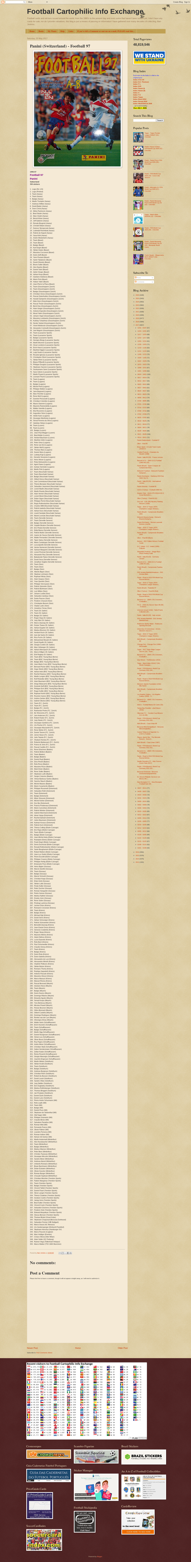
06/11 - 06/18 (142, 424)
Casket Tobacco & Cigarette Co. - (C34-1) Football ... (148, 733)
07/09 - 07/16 (142, 411)
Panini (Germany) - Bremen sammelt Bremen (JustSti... (149, 523)
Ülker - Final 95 (142, 443)
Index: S (136, 93)
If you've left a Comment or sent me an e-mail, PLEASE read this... (106, 31)
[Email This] (60, 1253)
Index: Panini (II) (139, 90)
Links (71, 31)
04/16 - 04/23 (142, 798)
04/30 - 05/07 (142, 791)
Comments (140, 282)
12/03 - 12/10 (142, 341)
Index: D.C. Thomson (141, 82)
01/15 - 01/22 (142, 841)
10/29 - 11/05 (142, 358)
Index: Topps (138, 97)
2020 (137, 315)
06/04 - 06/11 (142, 427)
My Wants (52, 31)
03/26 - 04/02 (142, 808)
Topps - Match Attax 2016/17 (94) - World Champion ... (149, 664)
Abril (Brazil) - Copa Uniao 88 (147, 723)
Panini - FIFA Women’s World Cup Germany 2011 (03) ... (148, 719)
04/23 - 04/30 (142, 795)
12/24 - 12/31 (142, 331)
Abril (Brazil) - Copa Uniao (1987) (148, 742)
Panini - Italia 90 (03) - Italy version (149, 615)
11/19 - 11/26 (142, 348)
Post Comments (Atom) (44, 1353)
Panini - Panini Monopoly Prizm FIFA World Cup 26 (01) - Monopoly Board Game (153, 244)
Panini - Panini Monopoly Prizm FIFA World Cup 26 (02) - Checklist (153, 203)
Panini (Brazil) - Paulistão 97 (146, 588)
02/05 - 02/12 (142, 831)
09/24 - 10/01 (142, 374)
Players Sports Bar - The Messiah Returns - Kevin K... (148, 738)
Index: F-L (137, 84)
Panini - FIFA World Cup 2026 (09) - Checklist (153, 229)
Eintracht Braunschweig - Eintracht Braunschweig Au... (149, 518)
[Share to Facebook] (68, 1253)
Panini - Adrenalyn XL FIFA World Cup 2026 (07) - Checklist (153, 189)
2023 (137, 305)
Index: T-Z (137, 95)
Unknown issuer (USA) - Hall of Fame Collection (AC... (150, 611)
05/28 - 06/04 (142, 431)
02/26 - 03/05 (142, 821)
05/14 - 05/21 (142, 437)
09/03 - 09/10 (142, 384)
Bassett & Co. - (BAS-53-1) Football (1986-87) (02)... (149, 563)
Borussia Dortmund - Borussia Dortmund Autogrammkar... (147, 772)
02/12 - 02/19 (142, 828)
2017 (137, 325)
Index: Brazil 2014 (139, 99)
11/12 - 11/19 (142, 351)
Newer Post (32, 1348)
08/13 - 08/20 (142, 394)
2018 (137, 322)
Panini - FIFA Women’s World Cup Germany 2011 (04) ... (148, 669)
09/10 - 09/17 (142, 381)
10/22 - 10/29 (142, 361)
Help (62, 31)
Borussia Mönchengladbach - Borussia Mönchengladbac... (150, 728)
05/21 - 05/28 (142, 434)
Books (41, 31)
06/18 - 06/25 (142, 421)
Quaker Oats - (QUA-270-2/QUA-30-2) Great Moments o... (150, 494)
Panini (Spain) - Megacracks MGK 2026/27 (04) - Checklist (154, 257)
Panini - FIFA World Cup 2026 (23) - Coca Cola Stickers (153, 175)
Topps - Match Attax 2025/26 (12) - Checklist (153, 215)
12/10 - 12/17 (142, 338)
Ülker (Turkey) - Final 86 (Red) (147, 591)
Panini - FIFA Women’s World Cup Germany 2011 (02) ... (148, 767)
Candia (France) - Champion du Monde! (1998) (148, 453)
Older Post (123, 1348)
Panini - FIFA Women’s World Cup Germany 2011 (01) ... (148, 746)
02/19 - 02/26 (142, 824)
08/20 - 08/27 (142, 391)
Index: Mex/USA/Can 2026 (142, 103)
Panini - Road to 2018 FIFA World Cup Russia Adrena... (150, 578)
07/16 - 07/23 (142, 407)
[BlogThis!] (62, 1253)
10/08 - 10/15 (142, 367)
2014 (137, 859)
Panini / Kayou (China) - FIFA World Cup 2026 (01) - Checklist (154, 148)
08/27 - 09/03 (142, 388)
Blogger (99, 1556)
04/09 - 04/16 (142, 801)
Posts (138, 278)
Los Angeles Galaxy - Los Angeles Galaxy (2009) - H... (148, 695)
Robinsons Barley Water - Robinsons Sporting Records (149, 624)
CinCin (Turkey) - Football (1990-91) (149, 490)
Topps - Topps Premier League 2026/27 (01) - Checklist (152, 135)
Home (32, 31)
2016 (137, 852)
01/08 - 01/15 (142, 844)
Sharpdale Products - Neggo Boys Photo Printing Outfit (148, 552)
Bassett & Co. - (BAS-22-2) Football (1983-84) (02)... (149, 461)
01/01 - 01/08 (142, 848)
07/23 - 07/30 (142, 404)
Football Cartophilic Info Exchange (85, 11)
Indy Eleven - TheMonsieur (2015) (148, 660)
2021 (137, 312)
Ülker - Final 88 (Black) (145, 538)
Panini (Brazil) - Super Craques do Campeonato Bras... (148, 466)
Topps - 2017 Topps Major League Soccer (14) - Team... (148, 650)
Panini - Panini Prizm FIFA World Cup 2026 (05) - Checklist (153, 162)
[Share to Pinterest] (70, 1253)
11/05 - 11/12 (142, 354)
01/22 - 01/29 (142, 838)
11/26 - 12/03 (142, 344)
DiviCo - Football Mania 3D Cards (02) (150, 705)
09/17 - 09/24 (142, 377)
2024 (137, 302)
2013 (137, 862)
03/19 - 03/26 (142, 811)
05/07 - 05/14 (142, 788)
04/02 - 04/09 (142, 805)
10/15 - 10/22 (142, 364)
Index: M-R (137, 86)
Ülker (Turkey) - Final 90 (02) (147, 498)
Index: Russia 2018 (140, 101)
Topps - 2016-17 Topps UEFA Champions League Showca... (148, 507)
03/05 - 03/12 (142, 818)
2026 (137, 295)
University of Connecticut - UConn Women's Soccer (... (148, 630)
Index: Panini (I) (139, 88)
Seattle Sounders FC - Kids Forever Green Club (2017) (149, 762)
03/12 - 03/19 (142, 815)
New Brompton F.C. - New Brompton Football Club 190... (149, 783)
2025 (137, 298)
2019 (137, 318)
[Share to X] (65, 1253)
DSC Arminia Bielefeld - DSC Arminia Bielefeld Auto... (149, 619)
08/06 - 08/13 (142, 397)
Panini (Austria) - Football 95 (146, 486)
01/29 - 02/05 (142, 834)
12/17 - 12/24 (142, 334)
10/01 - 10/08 (142, 371)
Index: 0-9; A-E (138, 80)
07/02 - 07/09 (142, 414)
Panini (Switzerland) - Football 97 (148, 440)
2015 (137, 855)
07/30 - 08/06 (142, 401)
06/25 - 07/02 (142, 417)
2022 (137, 308)
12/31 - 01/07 (142, 328)
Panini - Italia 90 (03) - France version (150, 457)
